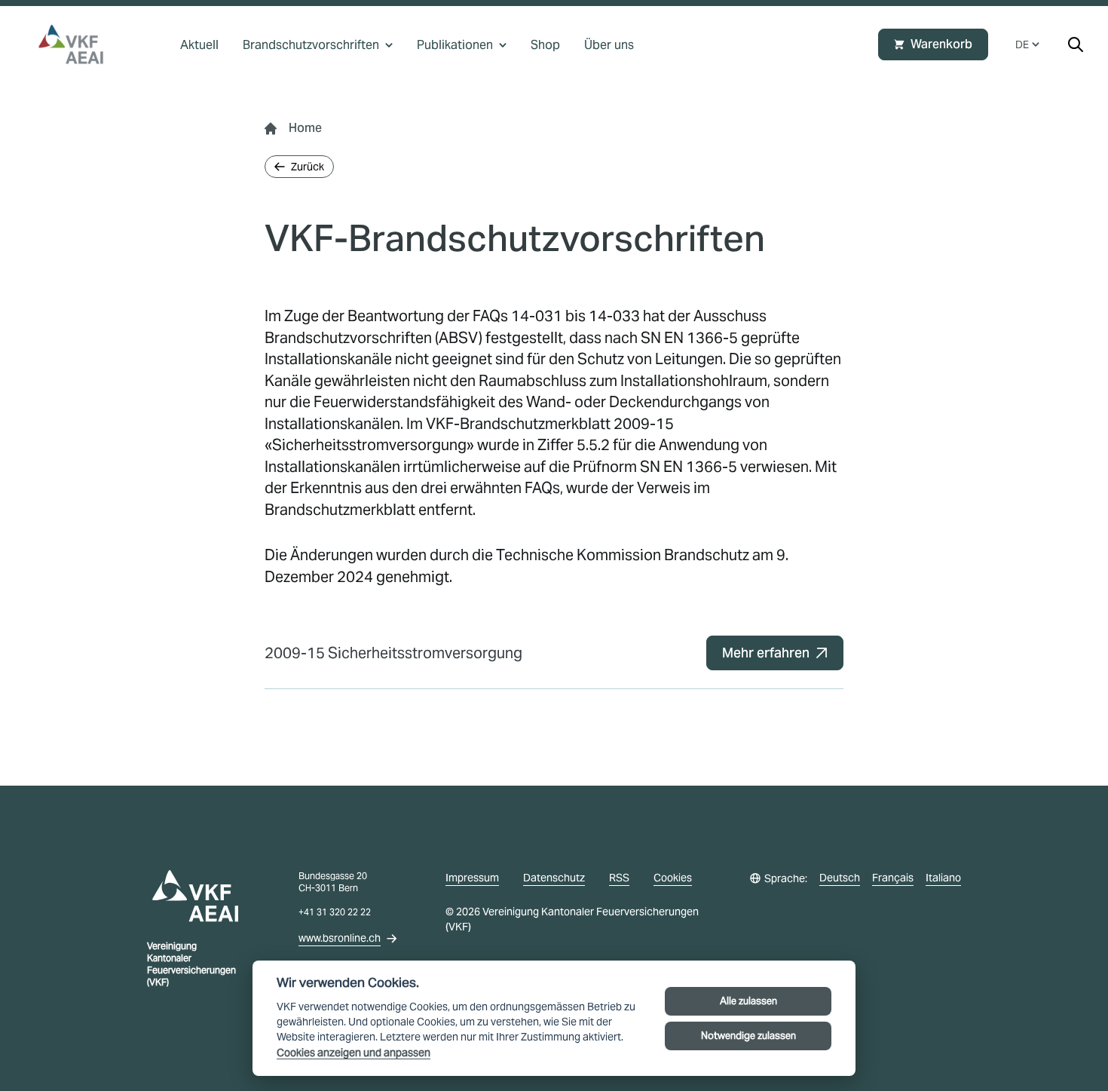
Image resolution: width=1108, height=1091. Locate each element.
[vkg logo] (77, 44)
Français (893, 877)
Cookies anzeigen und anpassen (353, 1053)
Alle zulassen (748, 1000)
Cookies (672, 877)
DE (1022, 44)
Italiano (943, 877)
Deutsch (839, 877)
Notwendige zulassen (748, 1035)
